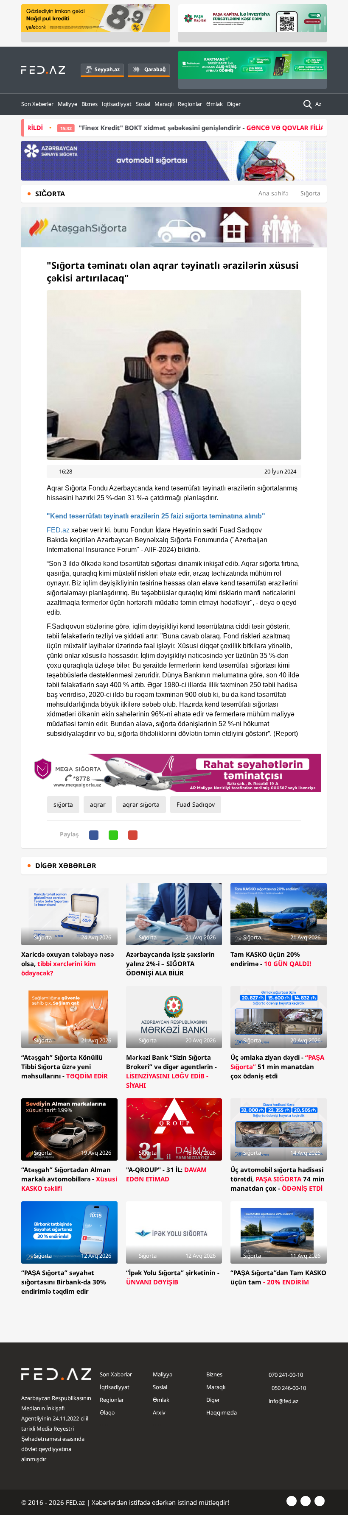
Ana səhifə (273, 193)
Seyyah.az (107, 69)
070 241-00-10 (286, 1375)
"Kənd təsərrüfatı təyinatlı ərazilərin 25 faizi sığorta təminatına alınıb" (156, 516)
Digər (234, 104)
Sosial (143, 104)
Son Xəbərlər (37, 104)
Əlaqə (107, 1412)
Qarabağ (155, 69)
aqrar (98, 804)
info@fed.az (283, 1401)
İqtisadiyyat (117, 104)
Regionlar (190, 104)
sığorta (63, 804)
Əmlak (214, 104)
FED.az (58, 530)
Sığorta (310, 193)
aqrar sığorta (141, 804)
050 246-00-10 (288, 1388)
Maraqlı (164, 104)
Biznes (89, 104)
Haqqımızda (221, 1412)
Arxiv (159, 1412)
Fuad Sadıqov (196, 804)
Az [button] (319, 104)
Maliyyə (67, 104)
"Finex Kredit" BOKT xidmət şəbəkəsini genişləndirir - (164, 127)
